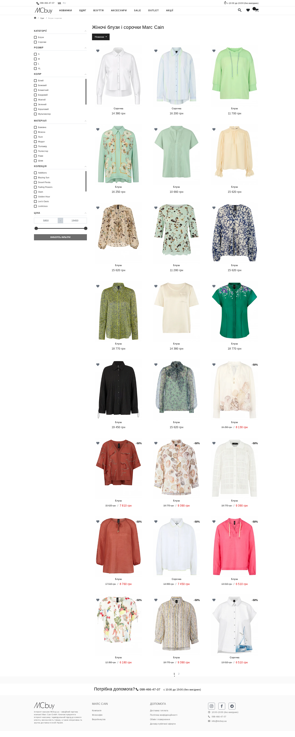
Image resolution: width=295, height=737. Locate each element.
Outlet (153, 10)
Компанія (96, 710)
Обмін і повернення (160, 719)
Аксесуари (119, 10)
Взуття (98, 10)
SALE (137, 10)
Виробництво (99, 719)
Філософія (97, 715)
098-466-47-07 (47, 3)
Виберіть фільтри (60, 237)
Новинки (65, 10)
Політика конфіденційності (163, 715)
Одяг (82, 10)
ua (59, 3)
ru (64, 3)
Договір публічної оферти (163, 724)
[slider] (36, 228)
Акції (169, 10)
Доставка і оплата (159, 710)
